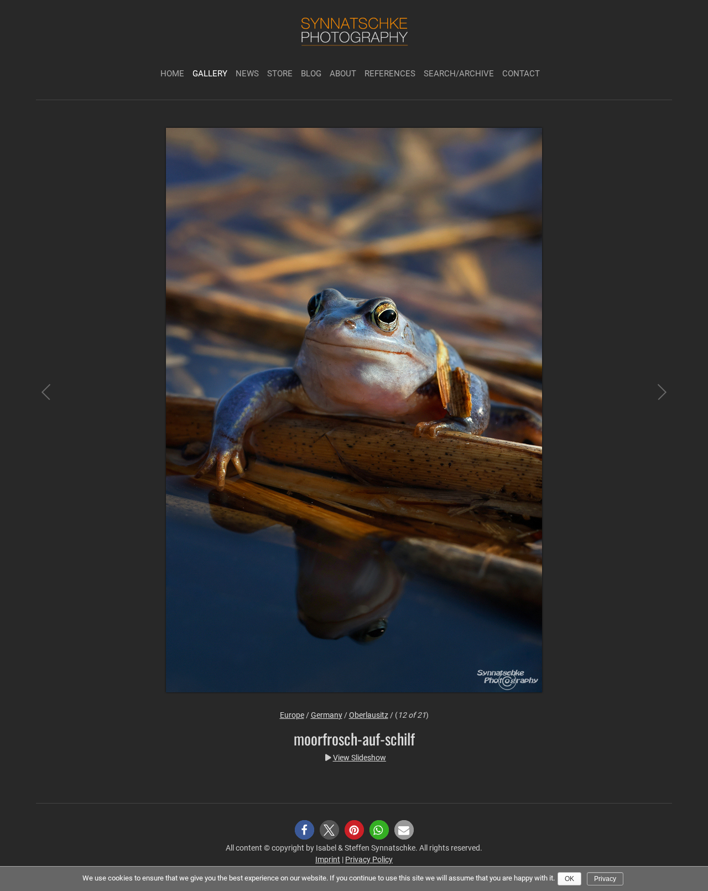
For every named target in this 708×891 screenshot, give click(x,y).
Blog (311, 74)
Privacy (605, 879)
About (343, 74)
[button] (304, 830)
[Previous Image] (55, 412)
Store (280, 74)
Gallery (209, 74)
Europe (292, 715)
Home (172, 74)
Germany (326, 715)
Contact (521, 74)
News (247, 74)
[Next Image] (653, 412)
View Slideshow (359, 757)
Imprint (327, 859)
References (390, 74)
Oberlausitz (368, 715)
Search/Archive (459, 74)
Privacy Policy (369, 859)
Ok (569, 879)
